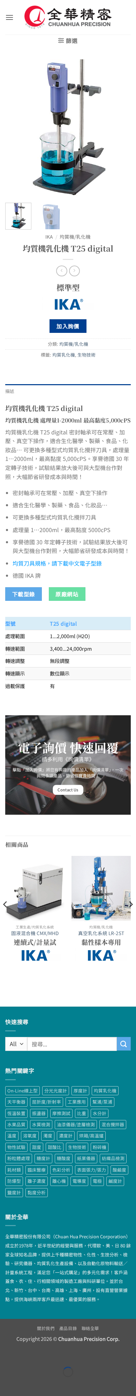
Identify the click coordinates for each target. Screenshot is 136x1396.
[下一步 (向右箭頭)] (27, 1384)
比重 (81, 1113)
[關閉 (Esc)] (68, 1354)
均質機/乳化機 (75, 236)
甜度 (36, 1147)
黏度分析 (37, 1192)
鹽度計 (14, 1192)
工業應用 (77, 1101)
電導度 (79, 1181)
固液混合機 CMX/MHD (35, 933)
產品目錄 (68, 1328)
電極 (97, 1181)
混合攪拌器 (112, 1124)
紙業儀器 (86, 1158)
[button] (9, 17)
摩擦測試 (61, 1113)
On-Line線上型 (22, 1090)
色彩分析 (61, 1169)
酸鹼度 (119, 1169)
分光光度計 (55, 1090)
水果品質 (16, 1124)
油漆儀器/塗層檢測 (76, 1124)
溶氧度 (30, 1135)
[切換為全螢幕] (27, 1354)
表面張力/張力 (91, 1169)
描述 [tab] (10, 391)
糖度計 (43, 1158)
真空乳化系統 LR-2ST (101, 933)
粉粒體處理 (18, 1158)
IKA (49, 236)
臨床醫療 (37, 1169)
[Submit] (124, 1044)
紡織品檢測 (113, 1158)
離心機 (59, 1181)
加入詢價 (68, 326)
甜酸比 (54, 1147)
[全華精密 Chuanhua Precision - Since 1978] (68, 17)
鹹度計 (115, 1181)
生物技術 (86, 354)
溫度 (11, 1135)
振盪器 (39, 1113)
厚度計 (80, 1090)
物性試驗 (16, 1147)
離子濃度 (37, 1181)
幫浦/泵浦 (102, 1101)
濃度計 (66, 1135)
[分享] (47, 1354)
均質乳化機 (63, 354)
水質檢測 (41, 1124)
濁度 (47, 1135)
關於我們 (45, 1328)
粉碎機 (99, 1147)
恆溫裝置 (16, 1113)
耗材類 (14, 1169)
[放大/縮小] (7, 1354)
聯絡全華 (90, 1328)
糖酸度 (63, 1158)
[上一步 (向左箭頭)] (7, 1384)
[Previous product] (74, 271)
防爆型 (14, 1181)
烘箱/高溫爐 (91, 1135)
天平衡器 (16, 1101)
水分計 (99, 1113)
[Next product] (61, 271)
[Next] (119, 128)
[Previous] (16, 128)
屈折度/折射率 (46, 1101)
